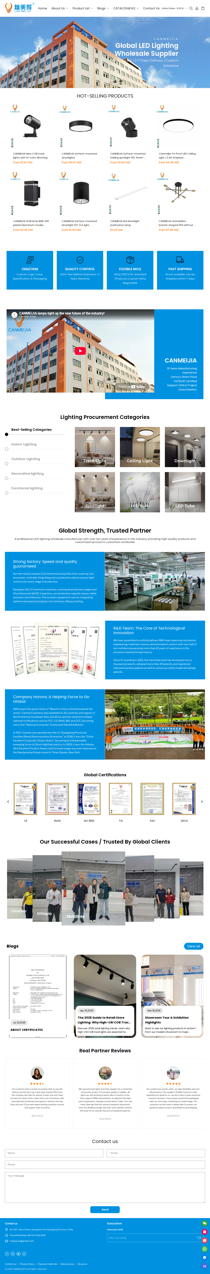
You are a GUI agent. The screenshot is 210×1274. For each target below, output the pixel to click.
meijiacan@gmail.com (22, 1241)
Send (105, 1209)
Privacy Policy (27, 1264)
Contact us (10, 1264)
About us (82, 1264)
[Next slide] (202, 801)
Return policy (67, 1264)
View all (194, 946)
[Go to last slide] (8, 801)
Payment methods (47, 1264)
